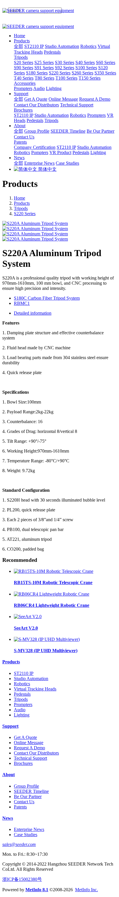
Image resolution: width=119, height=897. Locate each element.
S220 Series (25, 213)
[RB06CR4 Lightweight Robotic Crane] (51, 594)
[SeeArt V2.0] (28, 616)
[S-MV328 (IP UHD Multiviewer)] (47, 639)
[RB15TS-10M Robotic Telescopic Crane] (53, 571)
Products (22, 203)
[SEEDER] (59, 10)
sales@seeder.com (19, 844)
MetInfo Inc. (86, 889)
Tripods (21, 208)
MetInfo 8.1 (36, 889)
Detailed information (32, 313)
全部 (18, 46)
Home (19, 35)
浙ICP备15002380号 (22, 879)
